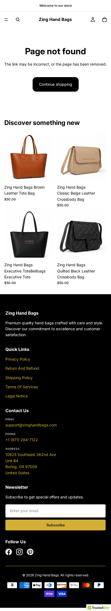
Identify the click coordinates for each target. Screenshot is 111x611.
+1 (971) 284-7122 (21, 439)
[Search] (18, 20)
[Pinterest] (30, 552)
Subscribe (55, 525)
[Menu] (6, 19)
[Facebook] (8, 552)
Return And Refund (22, 368)
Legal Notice (16, 396)
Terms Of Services (21, 386)
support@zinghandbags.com (31, 425)
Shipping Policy (19, 377)
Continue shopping (55, 84)
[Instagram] (19, 552)
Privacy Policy (17, 359)
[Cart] (104, 20)
